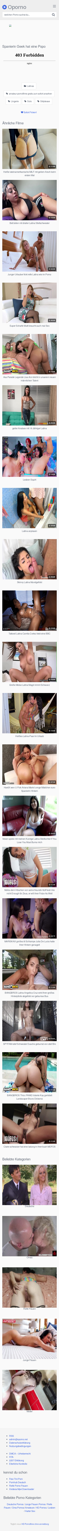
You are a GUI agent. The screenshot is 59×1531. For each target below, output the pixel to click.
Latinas (30, 86)
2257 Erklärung (16, 1460)
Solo (29, 101)
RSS (11, 1435)
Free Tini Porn (16, 1478)
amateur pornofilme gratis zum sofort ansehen (30, 93)
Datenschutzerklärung (19, 1442)
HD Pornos (41, 1507)
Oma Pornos (18, 1507)
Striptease (45, 101)
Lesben (51, 1507)
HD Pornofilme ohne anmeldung (35, 1523)
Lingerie (14, 101)
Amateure (29, 1507)
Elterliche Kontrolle (18, 1463)
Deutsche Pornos (15, 1504)
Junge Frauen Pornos (35, 1504)
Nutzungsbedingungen (20, 1446)
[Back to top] (54, 1524)
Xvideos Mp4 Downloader (21, 1489)
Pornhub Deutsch (17, 1482)
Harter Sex (30, 1511)
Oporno (16, 7)
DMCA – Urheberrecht (20, 1453)
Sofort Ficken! (30, 112)
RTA (11, 1457)
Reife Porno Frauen (18, 1485)
